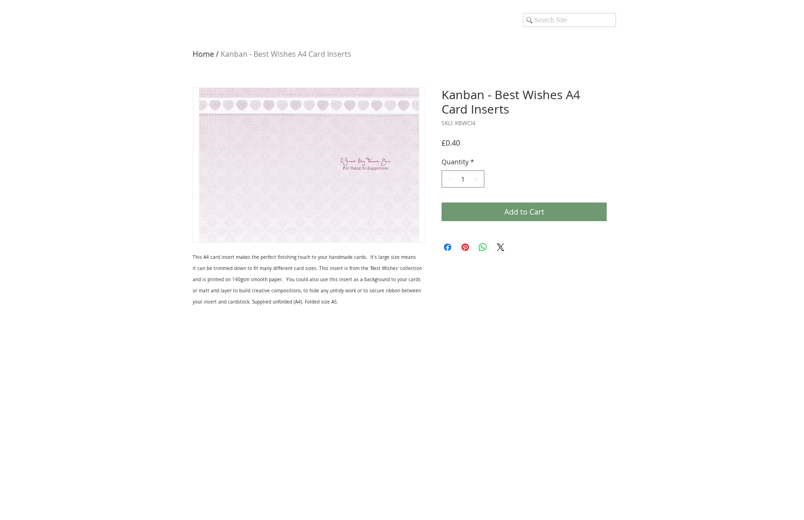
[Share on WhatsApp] (483, 247)
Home (203, 54)
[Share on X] (500, 247)
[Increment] (477, 179)
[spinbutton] (463, 179)
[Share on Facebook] (447, 247)
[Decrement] (449, 179)
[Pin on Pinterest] (465, 247)
